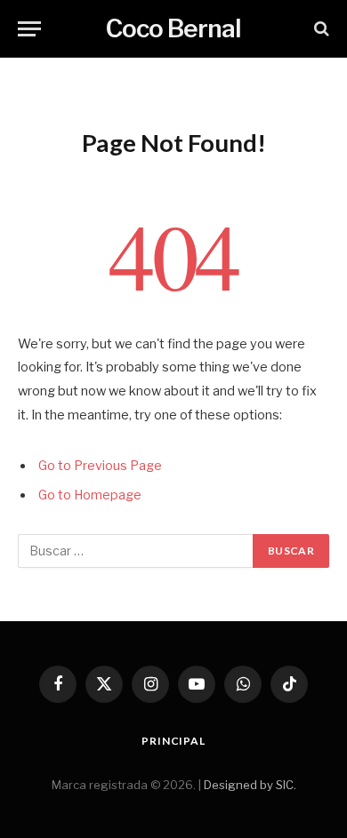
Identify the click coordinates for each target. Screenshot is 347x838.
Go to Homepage (89, 495)
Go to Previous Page (100, 466)
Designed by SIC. (250, 785)
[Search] (320, 29)
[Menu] (29, 29)
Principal (173, 740)
